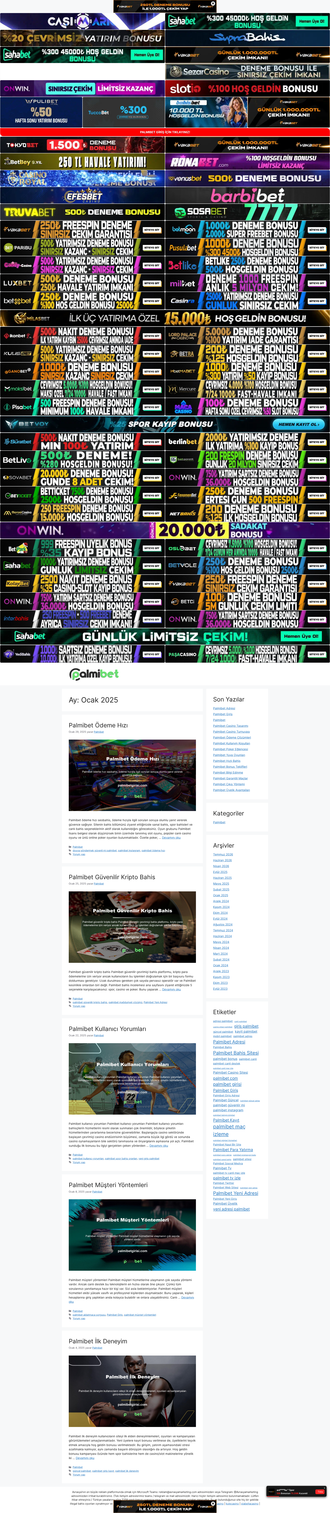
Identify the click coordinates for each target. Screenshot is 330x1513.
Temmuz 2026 (223, 854)
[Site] (82, 229)
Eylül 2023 (220, 988)
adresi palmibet (223, 1021)
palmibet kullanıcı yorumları (88, 1158)
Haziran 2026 (222, 860)
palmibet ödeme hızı (153, 850)
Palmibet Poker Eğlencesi (230, 749)
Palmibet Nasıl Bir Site (227, 1144)
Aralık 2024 (221, 901)
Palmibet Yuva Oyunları (229, 755)
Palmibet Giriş (115, 1314)
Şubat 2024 (221, 959)
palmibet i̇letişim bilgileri (224, 1115)
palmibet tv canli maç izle (229, 1173)
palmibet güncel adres (250, 1101)
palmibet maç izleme (229, 1130)
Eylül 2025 (220, 872)
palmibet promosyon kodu (244, 1155)
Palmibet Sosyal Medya (228, 1163)
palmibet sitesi (242, 1159)
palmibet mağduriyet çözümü (125, 1002)
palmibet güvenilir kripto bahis (90, 1002)
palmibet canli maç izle (223, 1068)
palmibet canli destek (226, 1063)
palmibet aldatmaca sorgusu (89, 1314)
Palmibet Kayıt (226, 1120)
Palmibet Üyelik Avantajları (231, 790)
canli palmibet (240, 1021)
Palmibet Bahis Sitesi (236, 1053)
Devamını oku (171, 837)
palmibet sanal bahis (222, 1159)
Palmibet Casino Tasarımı (230, 726)
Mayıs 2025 (221, 883)
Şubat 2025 (221, 889)
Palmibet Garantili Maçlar (230, 778)
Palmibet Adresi (224, 708)
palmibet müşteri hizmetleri (225, 1140)
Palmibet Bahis (222, 1047)
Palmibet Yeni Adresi (155, 1002)
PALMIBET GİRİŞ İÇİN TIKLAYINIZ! (165, 132)
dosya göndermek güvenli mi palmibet (95, 850)
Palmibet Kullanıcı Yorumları (107, 1028)
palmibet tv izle (227, 1178)
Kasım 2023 (221, 977)
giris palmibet (246, 1026)
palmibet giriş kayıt (103, 1470)
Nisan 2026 (221, 866)
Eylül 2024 (220, 918)
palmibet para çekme (222, 1155)
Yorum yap (79, 854)
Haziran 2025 (222, 878)
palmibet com (225, 1078)
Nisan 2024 (221, 948)
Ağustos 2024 (223, 924)
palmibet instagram (129, 850)
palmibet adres (242, 1036)
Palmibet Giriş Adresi (226, 1095)
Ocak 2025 (220, 895)
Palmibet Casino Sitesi (230, 1072)
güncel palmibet (82, 1470)
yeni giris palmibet (149, 1158)
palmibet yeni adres (248, 1188)
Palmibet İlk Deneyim (98, 1341)
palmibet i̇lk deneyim (127, 1470)
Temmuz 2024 (223, 930)
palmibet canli (248, 1059)
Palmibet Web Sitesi (225, 1187)
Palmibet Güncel (226, 1100)
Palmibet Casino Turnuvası (231, 731)
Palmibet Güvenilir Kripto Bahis (112, 877)
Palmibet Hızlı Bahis (226, 761)
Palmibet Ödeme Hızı (98, 725)
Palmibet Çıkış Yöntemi (229, 784)
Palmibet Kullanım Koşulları (231, 743)
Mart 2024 (220, 953)
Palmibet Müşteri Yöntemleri (108, 1184)
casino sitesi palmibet (222, 1027)
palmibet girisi (227, 1084)
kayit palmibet (246, 1031)
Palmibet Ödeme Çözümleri (232, 737)
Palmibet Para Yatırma (233, 1149)
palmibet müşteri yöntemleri (140, 1314)
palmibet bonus (225, 1059)
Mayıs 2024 (221, 942)
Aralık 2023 (221, 971)
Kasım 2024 (221, 907)
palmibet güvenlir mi (229, 1105)
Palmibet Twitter (223, 1183)
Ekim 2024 (220, 913)
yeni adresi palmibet (231, 1209)
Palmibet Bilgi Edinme (228, 772)
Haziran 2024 (222, 936)
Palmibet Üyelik (225, 1204)
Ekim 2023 (220, 983)
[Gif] (165, 318)
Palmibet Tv (222, 1168)
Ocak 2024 (220, 965)
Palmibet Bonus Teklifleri (230, 766)
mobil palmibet (222, 1036)
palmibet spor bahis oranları (121, 1158)
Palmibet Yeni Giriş (225, 1198)
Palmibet (78, 846)
